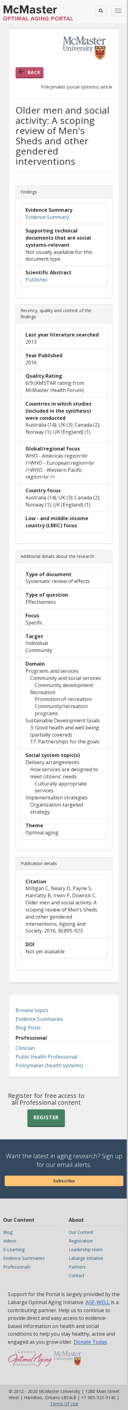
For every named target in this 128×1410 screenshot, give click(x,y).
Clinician (25, 1048)
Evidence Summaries (39, 1019)
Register (46, 1117)
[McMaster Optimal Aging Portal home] (30, 1362)
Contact (77, 1275)
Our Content (81, 1232)
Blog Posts (28, 1027)
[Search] (101, 11)
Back (34, 72)
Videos (9, 1241)
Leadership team (86, 1249)
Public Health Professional (46, 1056)
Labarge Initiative (86, 1258)
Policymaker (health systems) (49, 1065)
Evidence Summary (47, 217)
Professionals (16, 1267)
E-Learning (14, 1249)
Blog (7, 1232)
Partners (77, 1267)
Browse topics (32, 1010)
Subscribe (64, 1181)
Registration (81, 1241)
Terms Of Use (64, 1404)
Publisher (36, 279)
